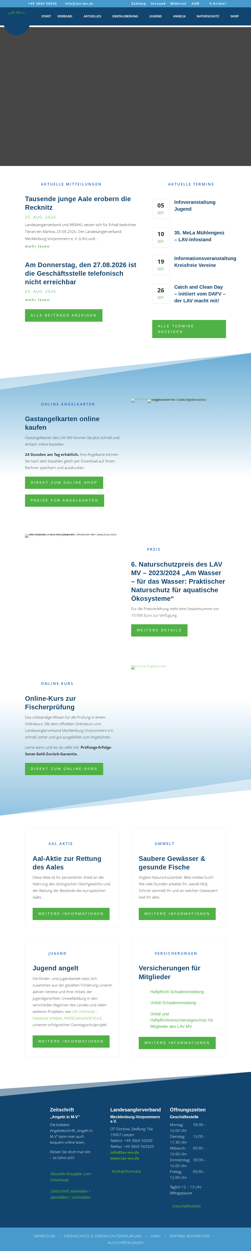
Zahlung (138, 3)
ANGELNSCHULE (83, 1018)
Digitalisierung (125, 16)
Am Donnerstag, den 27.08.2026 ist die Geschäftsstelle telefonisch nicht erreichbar (80, 273)
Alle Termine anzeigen (176, 329)
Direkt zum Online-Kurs (64, 769)
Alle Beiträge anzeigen (64, 315)
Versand (158, 3)
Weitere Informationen (71, 914)
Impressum (44, 1236)
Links (156, 1236)
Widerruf (179, 3)
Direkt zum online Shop (64, 482)
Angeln (179, 16)
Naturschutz (208, 16)
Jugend (155, 16)
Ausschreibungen (125, 1242)
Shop (234, 16)
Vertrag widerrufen (190, 1236)
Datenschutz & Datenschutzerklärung (103, 1236)
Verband (64, 16)
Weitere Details (159, 630)
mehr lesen (37, 246)
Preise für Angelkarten (65, 500)
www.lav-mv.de (124, 1158)
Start (46, 16)
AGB (195, 3)
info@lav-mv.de (124, 1152)
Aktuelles (92, 16)
